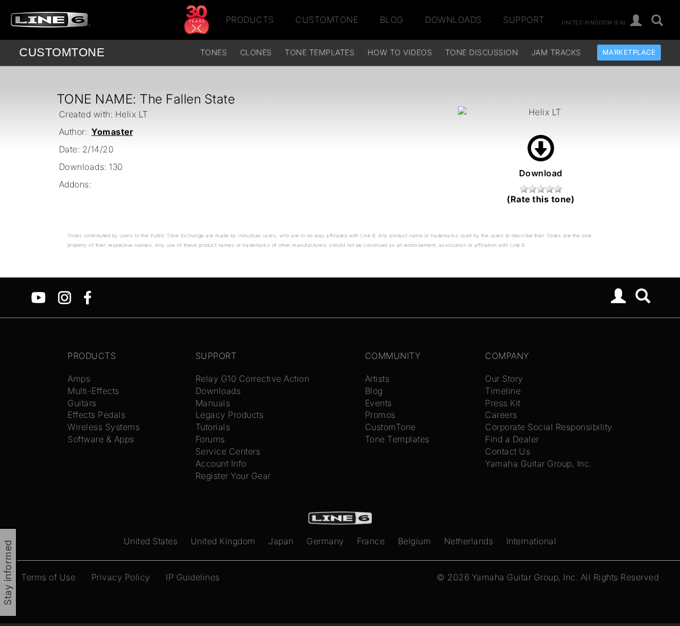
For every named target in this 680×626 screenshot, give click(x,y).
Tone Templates (319, 52)
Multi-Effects (93, 390)
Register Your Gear (233, 475)
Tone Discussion (481, 52)
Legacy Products (230, 414)
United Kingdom (223, 541)
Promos (380, 414)
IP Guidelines (193, 577)
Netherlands (469, 541)
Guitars (82, 403)
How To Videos (400, 52)
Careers (501, 414)
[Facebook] (87, 296)
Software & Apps (100, 439)
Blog (392, 19)
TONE (62, 52)
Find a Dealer (512, 439)
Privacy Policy (120, 577)
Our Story (504, 378)
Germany (325, 541)
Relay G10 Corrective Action (253, 378)
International (531, 541)
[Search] (657, 21)
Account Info (221, 463)
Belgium (414, 541)
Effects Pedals (96, 414)
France (371, 541)
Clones (256, 52)
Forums (210, 439)
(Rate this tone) (540, 199)
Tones (213, 52)
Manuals (213, 403)
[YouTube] (38, 296)
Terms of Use (48, 577)
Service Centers (228, 451)
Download (541, 173)
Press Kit (503, 403)
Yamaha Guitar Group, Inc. (538, 463)
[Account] (636, 21)
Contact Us (507, 451)
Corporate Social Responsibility (549, 427)
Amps (78, 378)
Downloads (453, 19)
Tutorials (213, 427)
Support (524, 19)
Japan (281, 541)
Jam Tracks (556, 52)
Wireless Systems (103, 427)
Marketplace (629, 52)
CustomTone (326, 19)
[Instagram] (64, 296)
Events (378, 403)
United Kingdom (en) (594, 22)
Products (250, 19)
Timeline (503, 390)
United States (151, 541)
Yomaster (112, 131)
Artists (377, 378)
